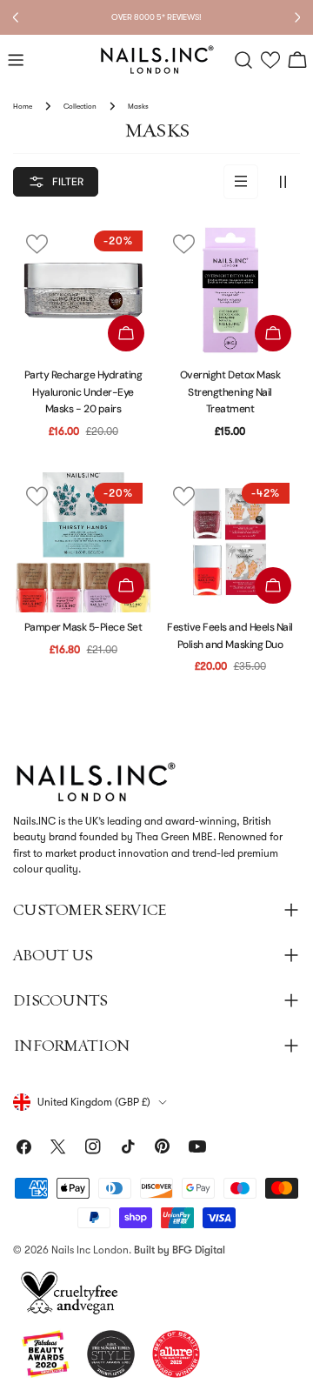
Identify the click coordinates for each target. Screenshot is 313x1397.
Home (22, 106)
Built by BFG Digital (179, 1250)
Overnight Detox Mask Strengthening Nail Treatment (230, 392)
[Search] (243, 60)
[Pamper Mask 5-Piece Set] (83, 542)
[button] (271, 60)
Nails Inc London (90, 1250)
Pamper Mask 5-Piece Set (83, 627)
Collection (80, 106)
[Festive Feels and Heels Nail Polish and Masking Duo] (230, 542)
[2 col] (282, 181)
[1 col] (240, 181)
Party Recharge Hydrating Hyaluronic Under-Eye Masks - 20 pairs (83, 392)
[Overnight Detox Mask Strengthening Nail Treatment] (230, 290)
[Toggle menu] (16, 60)
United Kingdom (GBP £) (93, 1102)
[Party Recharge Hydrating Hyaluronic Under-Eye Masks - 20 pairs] (83, 290)
